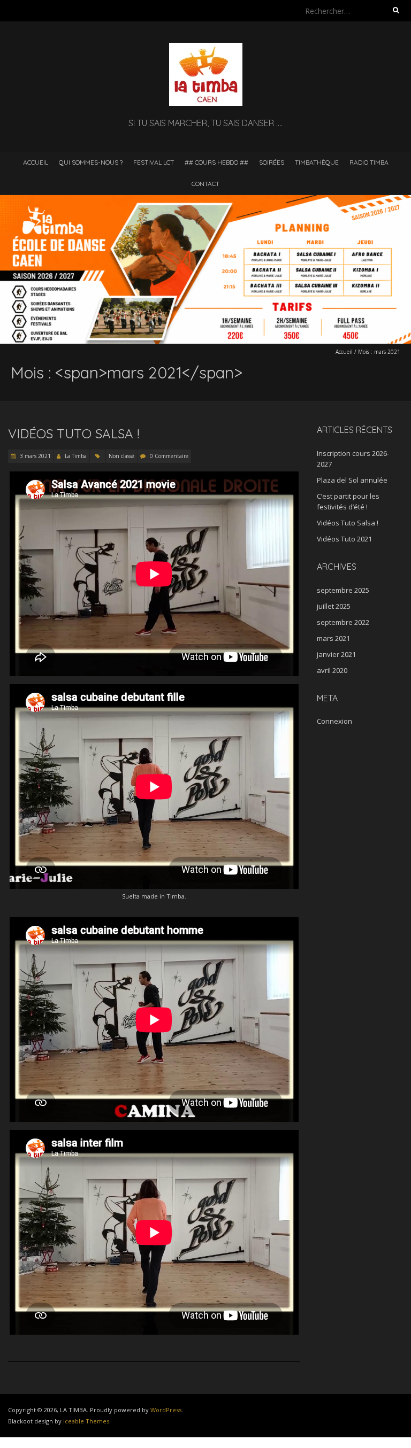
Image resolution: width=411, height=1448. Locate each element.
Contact (205, 184)
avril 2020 (332, 670)
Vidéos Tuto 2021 (344, 539)
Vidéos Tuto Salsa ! (73, 433)
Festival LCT (153, 162)
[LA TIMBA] (205, 48)
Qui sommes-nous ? (91, 162)
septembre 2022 (343, 622)
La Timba (76, 456)
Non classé (121, 456)
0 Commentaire (169, 456)
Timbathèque (317, 162)
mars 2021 (333, 638)
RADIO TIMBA (369, 162)
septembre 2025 (343, 590)
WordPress (165, 1410)
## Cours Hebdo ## (216, 162)
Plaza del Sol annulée (352, 480)
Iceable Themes (86, 1421)
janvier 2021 (336, 654)
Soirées (271, 162)
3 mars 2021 (34, 456)
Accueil (35, 162)
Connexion (334, 721)
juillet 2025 (334, 606)
